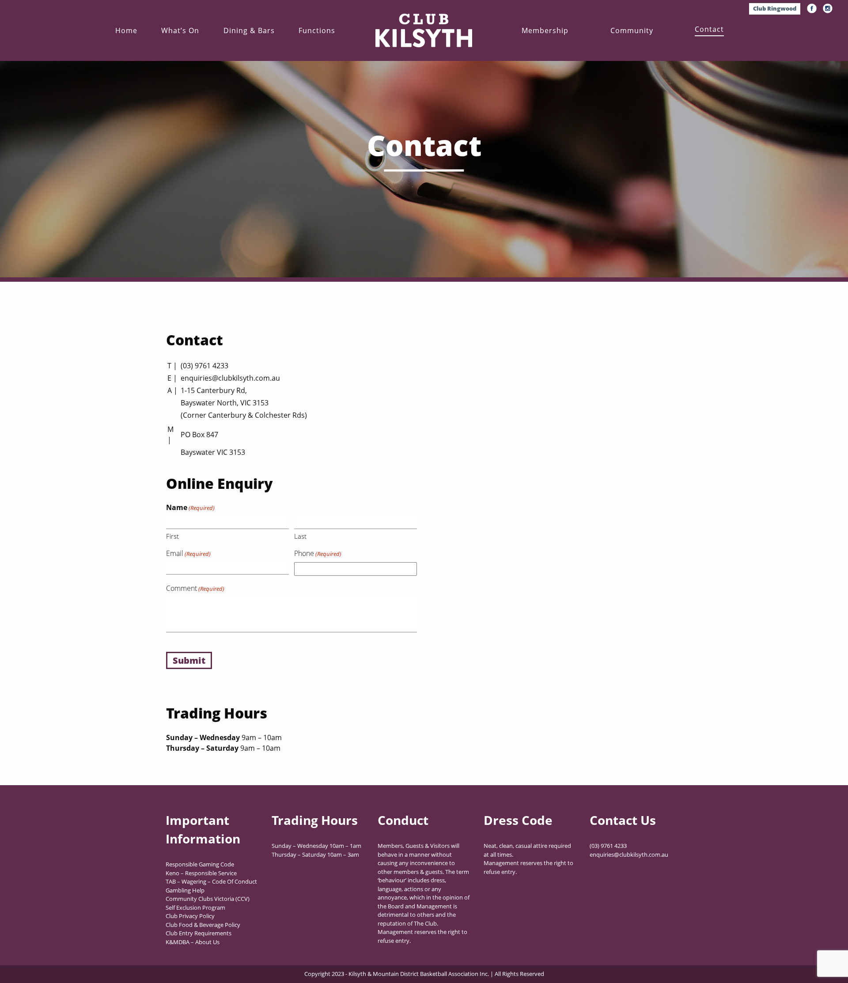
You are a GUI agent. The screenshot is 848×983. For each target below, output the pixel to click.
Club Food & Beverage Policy (203, 925)
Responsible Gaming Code (200, 864)
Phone (317, 553)
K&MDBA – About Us (193, 942)
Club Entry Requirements (198, 933)
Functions (317, 30)
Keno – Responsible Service (201, 873)
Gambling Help (185, 890)
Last (300, 536)
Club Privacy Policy (190, 916)
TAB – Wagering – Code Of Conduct (211, 881)
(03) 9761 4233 (204, 366)
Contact (709, 29)
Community (631, 30)
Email (188, 553)
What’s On (180, 30)
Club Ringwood (774, 8)
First (172, 536)
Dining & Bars (249, 30)
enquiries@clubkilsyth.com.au (230, 378)
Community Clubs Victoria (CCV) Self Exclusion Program (208, 903)
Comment (195, 588)
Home (126, 30)
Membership (545, 30)
